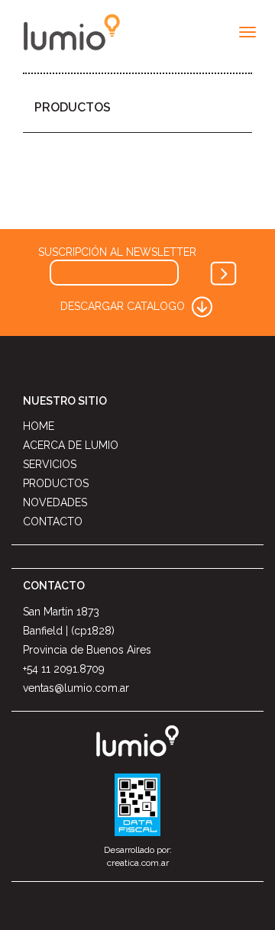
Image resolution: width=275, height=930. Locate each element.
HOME (38, 426)
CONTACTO (52, 521)
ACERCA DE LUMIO (70, 445)
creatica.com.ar (138, 862)
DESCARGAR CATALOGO (124, 305)
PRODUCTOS (72, 107)
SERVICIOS (49, 464)
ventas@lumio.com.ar (76, 688)
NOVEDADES (55, 502)
